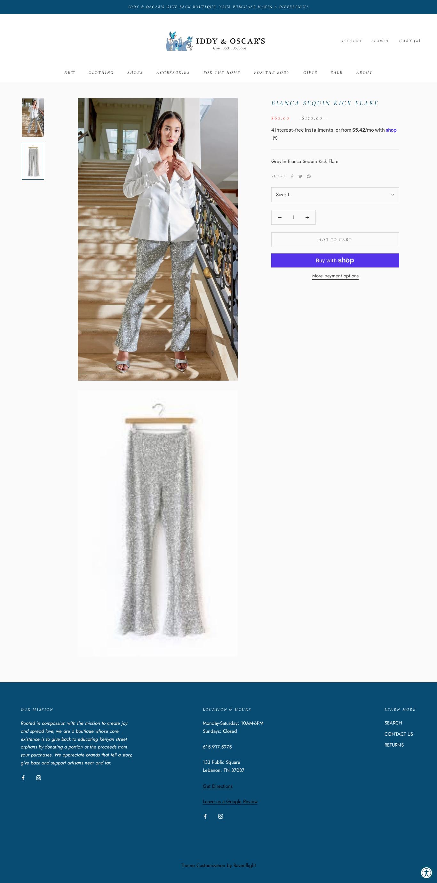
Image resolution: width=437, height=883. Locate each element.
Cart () (410, 40)
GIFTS (310, 72)
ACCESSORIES (173, 72)
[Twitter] (300, 176)
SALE (337, 72)
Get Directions (218, 786)
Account (351, 41)
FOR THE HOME (222, 72)
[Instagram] (38, 777)
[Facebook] (292, 176)
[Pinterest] (309, 176)
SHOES (135, 72)
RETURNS (394, 744)
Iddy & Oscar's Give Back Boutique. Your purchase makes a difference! (218, 6)
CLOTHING (101, 72)
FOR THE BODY (272, 72)
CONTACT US (399, 734)
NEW (69, 72)
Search (380, 41)
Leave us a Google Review (230, 801)
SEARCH (393, 722)
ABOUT (364, 72)
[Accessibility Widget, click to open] (426, 872)
